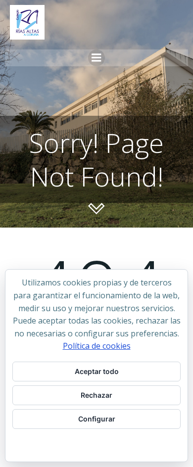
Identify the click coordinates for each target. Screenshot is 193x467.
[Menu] (96, 57)
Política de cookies (97, 345)
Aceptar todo (97, 371)
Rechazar (96, 395)
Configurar (96, 419)
